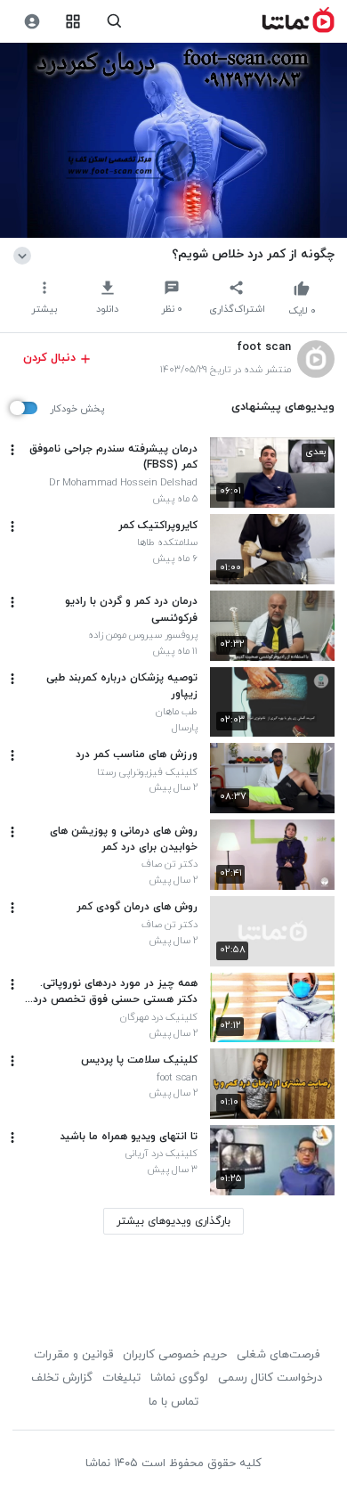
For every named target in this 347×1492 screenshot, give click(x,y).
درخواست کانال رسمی (270, 1378)
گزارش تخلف (62, 1378)
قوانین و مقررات (73, 1355)
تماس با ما (173, 1402)
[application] (173, 140)
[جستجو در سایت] (114, 22)
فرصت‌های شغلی (278, 1355)
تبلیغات (121, 1378)
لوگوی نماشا (179, 1378)
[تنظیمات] (31, 22)
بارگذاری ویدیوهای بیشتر (173, 1221)
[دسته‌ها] (73, 22)
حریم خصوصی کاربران (175, 1355)
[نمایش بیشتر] (25, 253)
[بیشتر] (12, 450)
